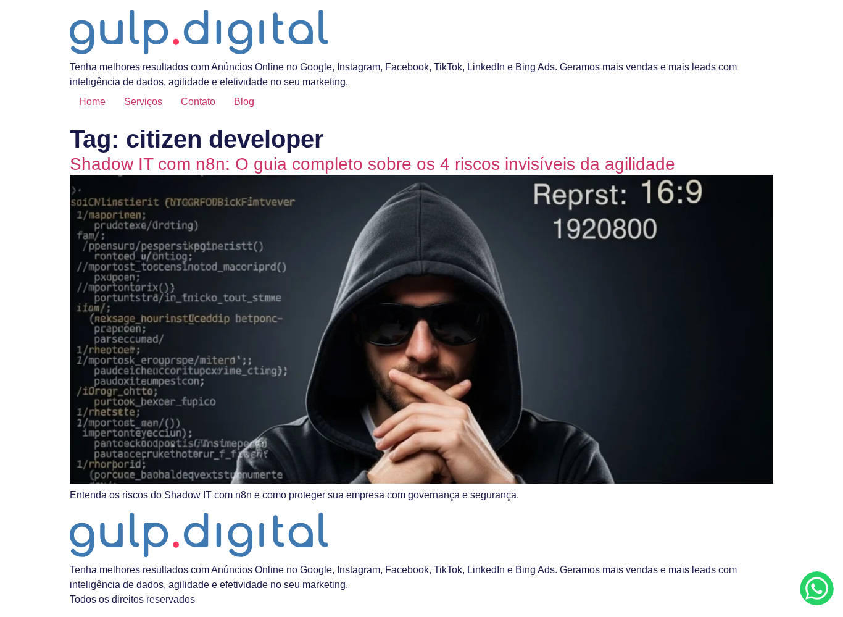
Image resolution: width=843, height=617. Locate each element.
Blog (244, 101)
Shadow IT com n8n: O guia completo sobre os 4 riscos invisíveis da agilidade (372, 164)
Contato (198, 101)
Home (92, 101)
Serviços (143, 101)
